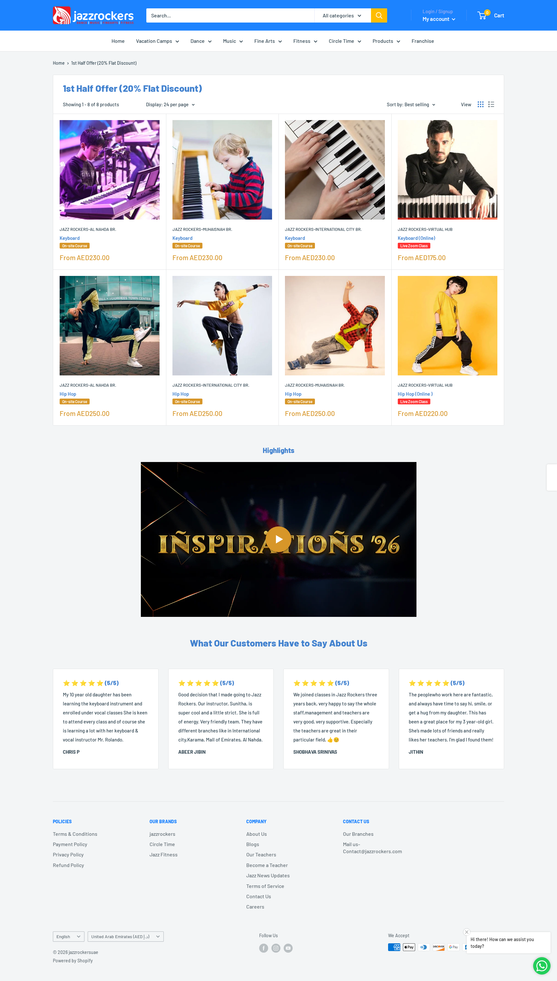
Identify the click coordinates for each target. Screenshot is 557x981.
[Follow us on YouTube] (288, 947)
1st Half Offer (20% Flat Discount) (103, 63)
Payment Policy (70, 844)
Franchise (423, 41)
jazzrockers (162, 834)
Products (383, 41)
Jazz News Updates (268, 875)
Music (229, 41)
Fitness (301, 41)
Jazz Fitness (164, 854)
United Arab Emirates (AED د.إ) (120, 936)
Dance (198, 41)
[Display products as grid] (481, 104)
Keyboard (73, 241)
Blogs (252, 844)
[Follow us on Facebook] (263, 947)
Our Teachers (261, 854)
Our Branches (358, 834)
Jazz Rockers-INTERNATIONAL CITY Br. (323, 229)
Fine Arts (264, 41)
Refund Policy (68, 865)
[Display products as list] (491, 104)
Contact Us (258, 896)
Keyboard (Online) (416, 241)
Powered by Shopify (73, 960)
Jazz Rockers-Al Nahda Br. (88, 229)
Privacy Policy (68, 854)
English (63, 936)
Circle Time (341, 41)
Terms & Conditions (75, 834)
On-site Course (74, 245)
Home (118, 41)
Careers (255, 906)
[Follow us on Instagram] (275, 947)
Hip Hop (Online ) (415, 397)
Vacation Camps (154, 41)
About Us (256, 834)
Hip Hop (73, 397)
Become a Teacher (267, 865)
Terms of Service (265, 886)
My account (436, 18)
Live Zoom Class (414, 245)
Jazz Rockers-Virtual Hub (425, 229)
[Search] (379, 15)
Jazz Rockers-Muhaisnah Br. (202, 229)
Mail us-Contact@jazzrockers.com (372, 847)
